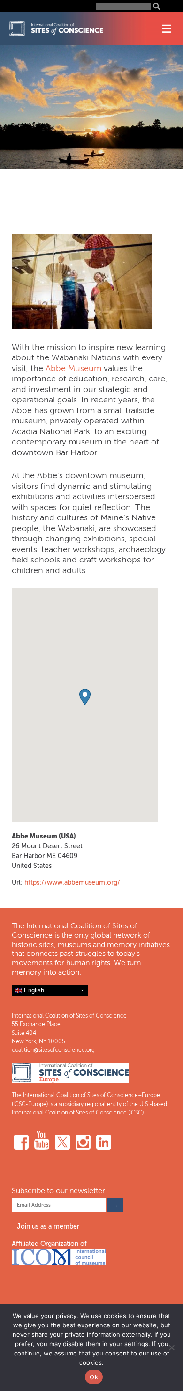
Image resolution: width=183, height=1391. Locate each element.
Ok (94, 1377)
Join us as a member (48, 1226)
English (33, 989)
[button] (85, 697)
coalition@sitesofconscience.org (53, 1050)
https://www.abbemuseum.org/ (72, 882)
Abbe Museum (73, 368)
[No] (171, 1347)
